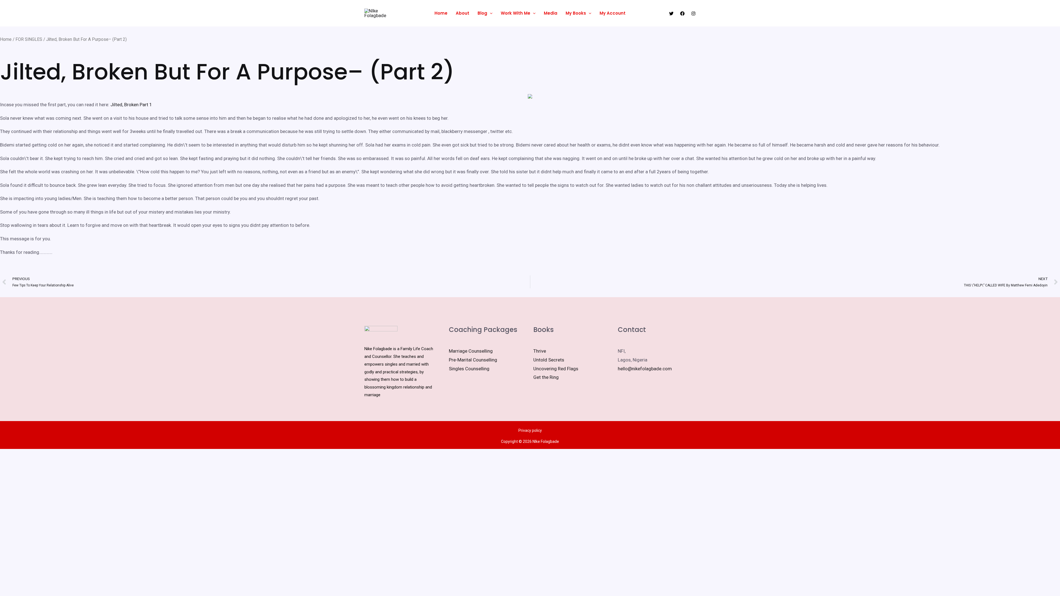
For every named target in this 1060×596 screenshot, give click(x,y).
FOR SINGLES (28, 39)
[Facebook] (682, 13)
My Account (613, 13)
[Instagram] (693, 13)
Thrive (539, 351)
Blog (482, 13)
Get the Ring (546, 377)
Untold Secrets (548, 360)
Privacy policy (530, 430)
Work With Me (515, 13)
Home (440, 13)
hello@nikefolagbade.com (645, 368)
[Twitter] (671, 13)
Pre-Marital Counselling (473, 360)
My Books (576, 13)
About (462, 13)
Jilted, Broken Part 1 (131, 104)
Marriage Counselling (471, 351)
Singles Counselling (469, 368)
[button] (489, 13)
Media (550, 13)
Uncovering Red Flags (555, 368)
